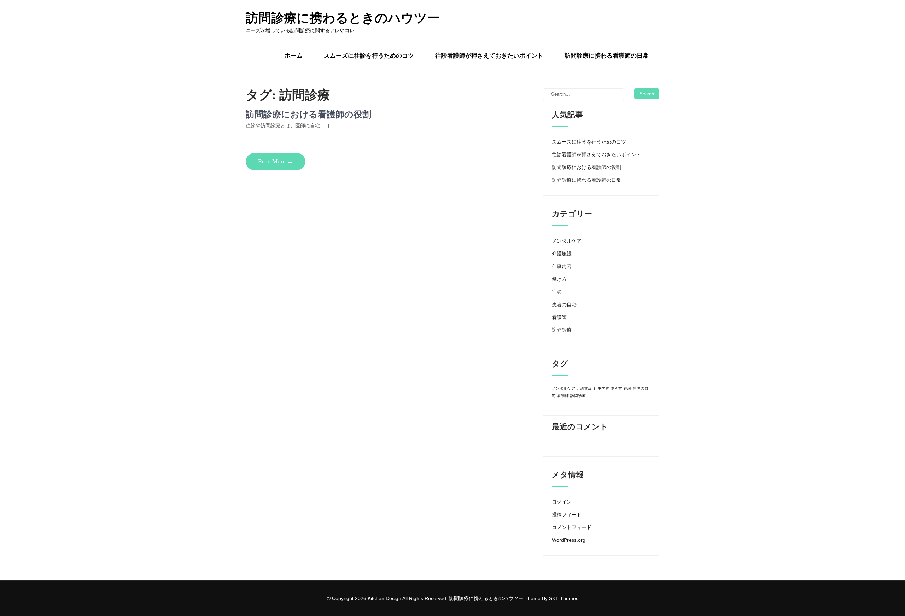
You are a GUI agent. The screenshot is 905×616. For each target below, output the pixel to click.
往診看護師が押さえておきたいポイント (489, 55)
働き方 (559, 279)
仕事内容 (562, 266)
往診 (557, 292)
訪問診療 (562, 330)
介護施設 (562, 253)
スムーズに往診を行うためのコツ (369, 55)
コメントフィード (571, 527)
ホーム (294, 55)
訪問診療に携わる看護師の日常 (607, 55)
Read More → (275, 161)
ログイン (562, 502)
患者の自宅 (564, 304)
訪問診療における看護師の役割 (308, 114)
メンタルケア (567, 241)
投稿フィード (567, 514)
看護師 (559, 317)
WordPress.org (568, 540)
